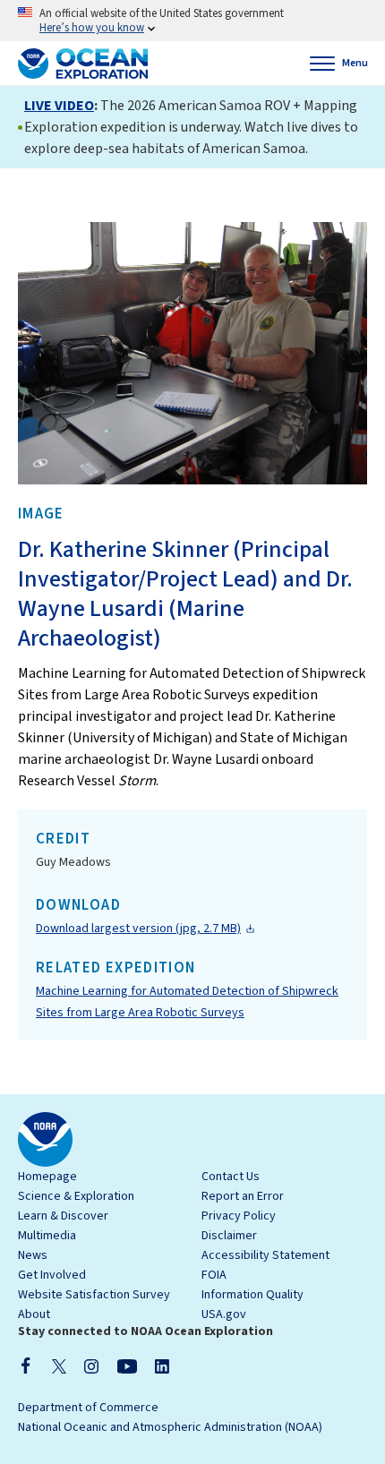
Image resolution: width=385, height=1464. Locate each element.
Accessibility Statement (265, 1255)
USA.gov (223, 1314)
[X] (59, 1365)
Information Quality (252, 1295)
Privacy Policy (238, 1216)
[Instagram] (91, 1365)
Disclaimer (229, 1236)
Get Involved (52, 1275)
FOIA (214, 1275)
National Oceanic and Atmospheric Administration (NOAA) (170, 1427)
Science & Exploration (76, 1196)
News (32, 1255)
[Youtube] (126, 1365)
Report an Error (242, 1196)
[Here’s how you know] (192, 20)
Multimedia (47, 1236)
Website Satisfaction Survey (94, 1295)
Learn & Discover (63, 1216)
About (34, 1314)
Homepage (47, 1177)
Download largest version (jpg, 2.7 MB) (138, 928)
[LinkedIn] (162, 1365)
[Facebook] (26, 1365)
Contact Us (230, 1177)
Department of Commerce (88, 1408)
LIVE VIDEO (59, 106)
